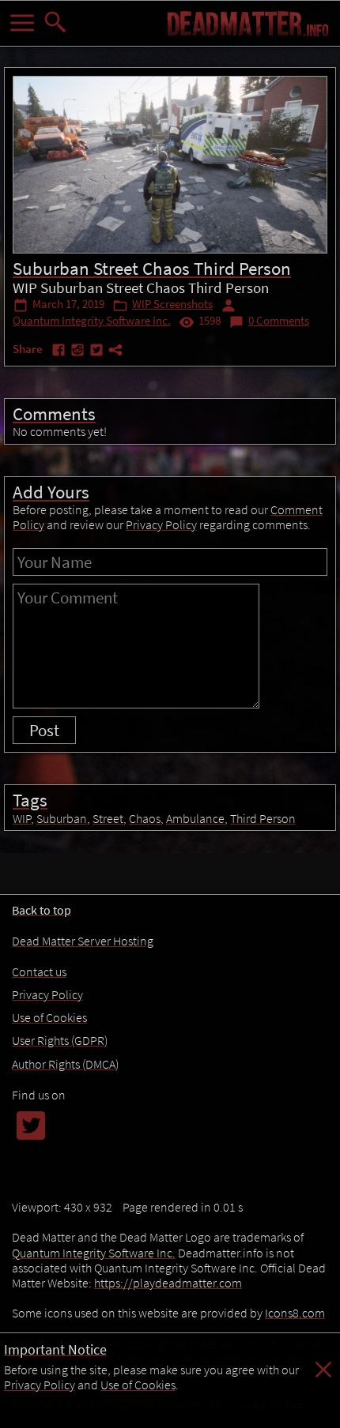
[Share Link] (115, 353)
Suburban (61, 818)
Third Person (263, 818)
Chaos (145, 818)
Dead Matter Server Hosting (82, 941)
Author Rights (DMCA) (65, 1064)
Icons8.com (295, 1313)
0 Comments (278, 321)
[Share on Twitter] (98, 353)
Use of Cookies (138, 1384)
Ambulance (195, 818)
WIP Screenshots (172, 304)
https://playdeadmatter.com (168, 1283)
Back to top (41, 910)
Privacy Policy (39, 1384)
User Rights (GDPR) (60, 1040)
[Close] (323, 1377)
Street (108, 818)
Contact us (39, 971)
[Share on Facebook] (60, 353)
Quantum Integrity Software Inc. (92, 321)
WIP (22, 818)
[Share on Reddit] (79, 353)
